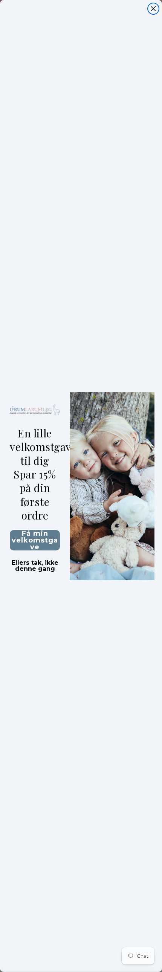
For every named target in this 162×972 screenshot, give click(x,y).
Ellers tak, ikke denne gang (35, 563)
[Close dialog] (153, 8)
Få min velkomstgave (35, 540)
